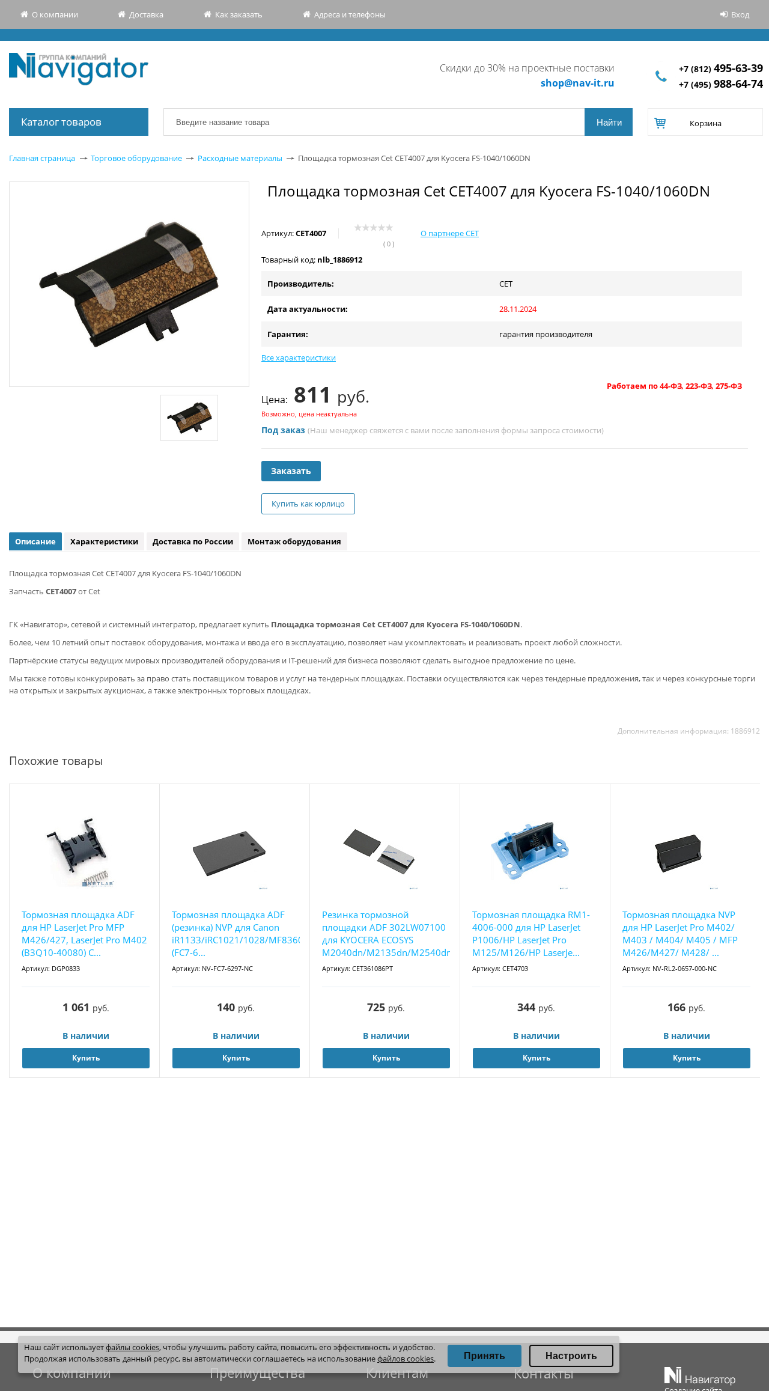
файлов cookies (405, 1358)
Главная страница (42, 158)
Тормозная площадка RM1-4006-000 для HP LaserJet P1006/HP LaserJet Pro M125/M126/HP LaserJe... (531, 933)
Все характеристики (298, 357)
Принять (484, 1356)
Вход (740, 14)
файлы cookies (132, 1347)
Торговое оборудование (136, 158)
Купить (86, 1058)
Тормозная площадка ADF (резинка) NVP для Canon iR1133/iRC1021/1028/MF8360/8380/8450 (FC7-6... (236, 933)
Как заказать (239, 14)
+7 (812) (721, 69)
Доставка (146, 14)
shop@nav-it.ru (578, 83)
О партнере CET (450, 233)
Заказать (291, 470)
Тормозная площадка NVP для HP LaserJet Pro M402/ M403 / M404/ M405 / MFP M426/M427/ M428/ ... (680, 933)
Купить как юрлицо (308, 503)
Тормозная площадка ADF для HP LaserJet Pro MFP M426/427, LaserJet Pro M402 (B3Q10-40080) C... (84, 933)
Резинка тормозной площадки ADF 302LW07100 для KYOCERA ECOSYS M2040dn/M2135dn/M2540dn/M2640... (386, 933)
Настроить (571, 1356)
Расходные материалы (240, 158)
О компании (55, 14)
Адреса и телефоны (350, 14)
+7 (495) (721, 84)
